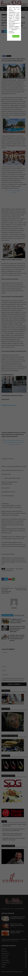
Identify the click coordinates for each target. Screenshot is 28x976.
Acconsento (16, 36)
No (10, 36)
